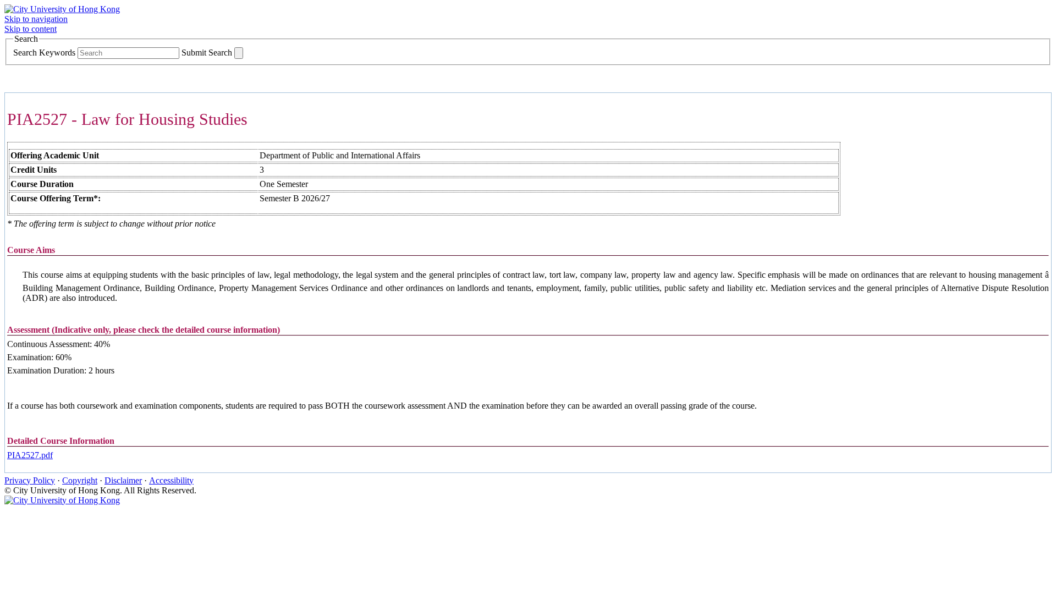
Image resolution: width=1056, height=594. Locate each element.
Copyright (79, 480)
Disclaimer (123, 480)
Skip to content (30, 29)
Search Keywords (44, 52)
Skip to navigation (36, 19)
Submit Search (207, 52)
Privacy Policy (29, 480)
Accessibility (171, 480)
